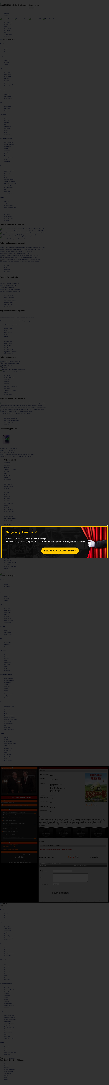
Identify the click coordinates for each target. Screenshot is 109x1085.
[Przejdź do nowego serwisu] (54, 557)
